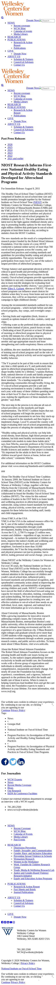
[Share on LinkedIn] (20, 761)
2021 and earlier (15, 158)
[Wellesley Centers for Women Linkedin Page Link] (8, 922)
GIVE (10, 914)
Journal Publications (23, 892)
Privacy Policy (18, 710)
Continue (47, 704)
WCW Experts (14, 779)
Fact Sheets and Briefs (25, 889)
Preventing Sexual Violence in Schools (33, 856)
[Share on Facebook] (4, 761)
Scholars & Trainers (23, 900)
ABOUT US (13, 897)
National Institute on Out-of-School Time (21, 968)
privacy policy (31, 707)
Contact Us (19, 906)
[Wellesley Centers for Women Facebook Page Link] (2, 922)
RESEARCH (14, 845)
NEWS (11, 825)
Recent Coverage (22, 828)
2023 (9, 153)
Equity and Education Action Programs (33, 878)
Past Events (19, 839)
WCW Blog (20, 831)
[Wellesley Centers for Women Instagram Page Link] (14, 922)
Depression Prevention (25, 847)
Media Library (21, 836)
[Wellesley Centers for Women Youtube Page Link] (11, 922)
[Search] (2, 17)
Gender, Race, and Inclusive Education (33, 853)
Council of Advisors (23, 903)
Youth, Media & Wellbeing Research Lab (34, 870)
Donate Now (32, 20)
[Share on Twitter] (12, 761)
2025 (9, 147)
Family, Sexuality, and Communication (33, 850)
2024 (9, 150)
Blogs (10, 788)
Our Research (14, 790)
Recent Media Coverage (19, 785)
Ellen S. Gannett (16, 288)
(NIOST (37, 202)
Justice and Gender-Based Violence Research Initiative (31, 874)
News (10, 782)
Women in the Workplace (26, 861)
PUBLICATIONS (16, 884)
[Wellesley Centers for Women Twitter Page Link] (5, 922)
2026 (9, 144)
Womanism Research (24, 859)
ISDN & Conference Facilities (22, 793)
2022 (9, 155)
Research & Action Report (27, 886)
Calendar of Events (23, 834)
